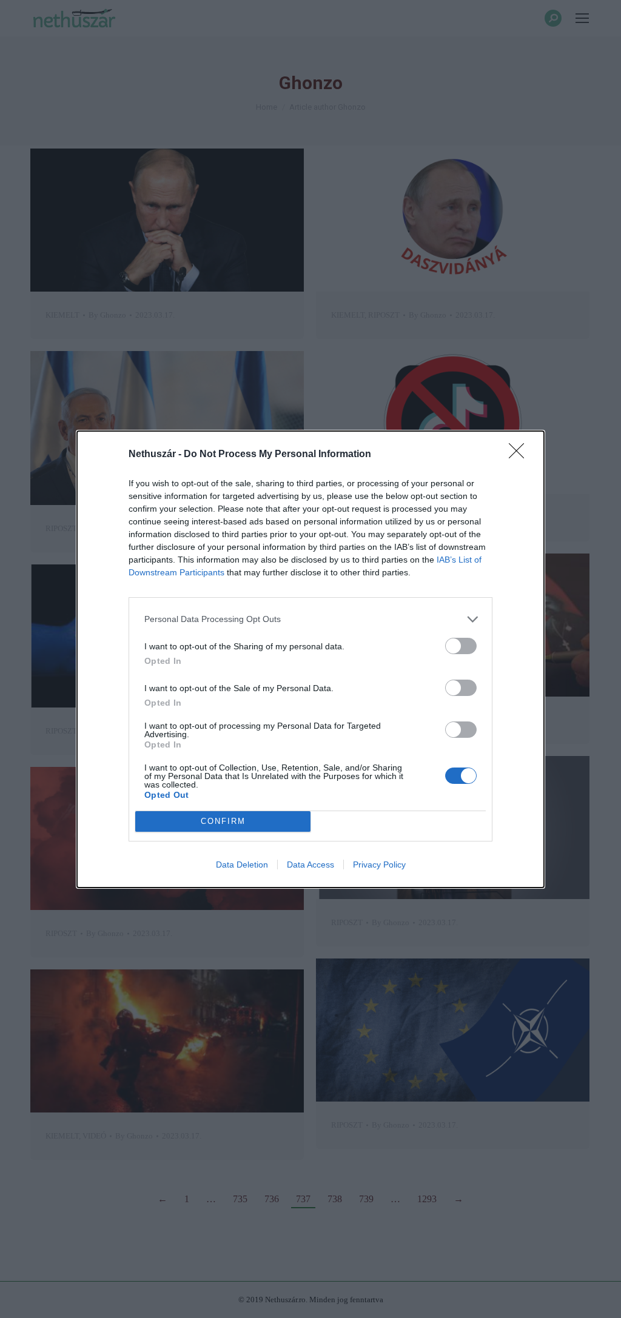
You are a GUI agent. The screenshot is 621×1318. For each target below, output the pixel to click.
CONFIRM (223, 821)
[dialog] (310, 659)
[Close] (520, 454)
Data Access (310, 864)
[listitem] (310, 619)
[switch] (461, 646)
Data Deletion (242, 864)
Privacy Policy (379, 864)
